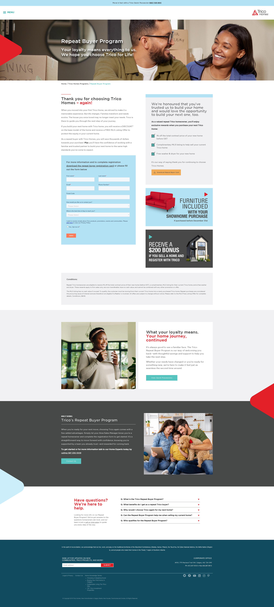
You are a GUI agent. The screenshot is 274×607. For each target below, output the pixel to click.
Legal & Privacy (68, 575)
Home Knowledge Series (93, 575)
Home (63, 84)
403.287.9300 (193, 566)
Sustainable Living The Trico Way (96, 585)
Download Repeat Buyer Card (167, 172)
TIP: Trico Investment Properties (94, 589)
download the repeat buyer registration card (90, 166)
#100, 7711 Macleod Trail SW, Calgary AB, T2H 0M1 (193, 562)
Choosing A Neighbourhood (96, 578)
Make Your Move (155, 3)
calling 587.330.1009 (71, 453)
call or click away (92, 522)
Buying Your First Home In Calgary (96, 581)
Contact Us (71, 461)
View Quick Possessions (161, 378)
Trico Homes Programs (78, 84)
